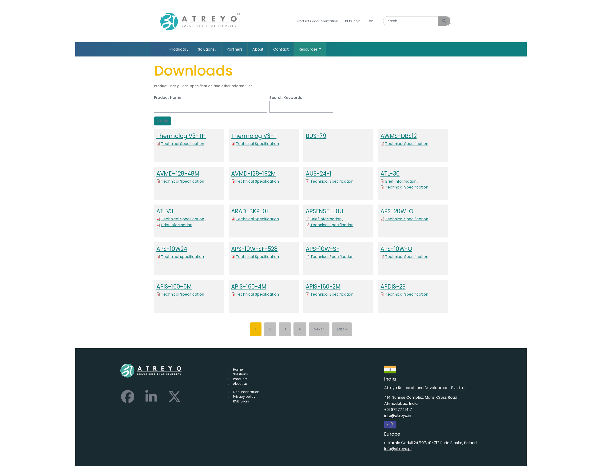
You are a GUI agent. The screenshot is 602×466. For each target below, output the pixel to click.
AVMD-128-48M (177, 173)
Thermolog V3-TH (181, 136)
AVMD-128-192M (253, 173)
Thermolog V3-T (254, 136)
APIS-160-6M (174, 286)
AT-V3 (164, 211)
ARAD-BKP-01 (249, 211)
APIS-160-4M (248, 286)
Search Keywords (285, 97)
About (258, 49)
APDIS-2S (393, 286)
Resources (308, 49)
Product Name (167, 97)
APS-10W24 (171, 249)
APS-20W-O (396, 211)
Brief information (325, 219)
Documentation (246, 392)
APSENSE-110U (324, 211)
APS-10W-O (396, 249)
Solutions (206, 49)
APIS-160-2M (323, 286)
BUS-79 (316, 136)
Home (238, 369)
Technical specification (182, 256)
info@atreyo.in (397, 415)
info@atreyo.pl (398, 448)
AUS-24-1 (318, 173)
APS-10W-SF (322, 249)
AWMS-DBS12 (398, 136)
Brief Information (400, 181)
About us (240, 383)
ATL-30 (390, 173)
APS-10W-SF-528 (254, 249)
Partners (234, 49)
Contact (281, 49)
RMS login (352, 21)
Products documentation (317, 21)
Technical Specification (182, 143)
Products (177, 49)
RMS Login (241, 401)
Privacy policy (244, 396)
